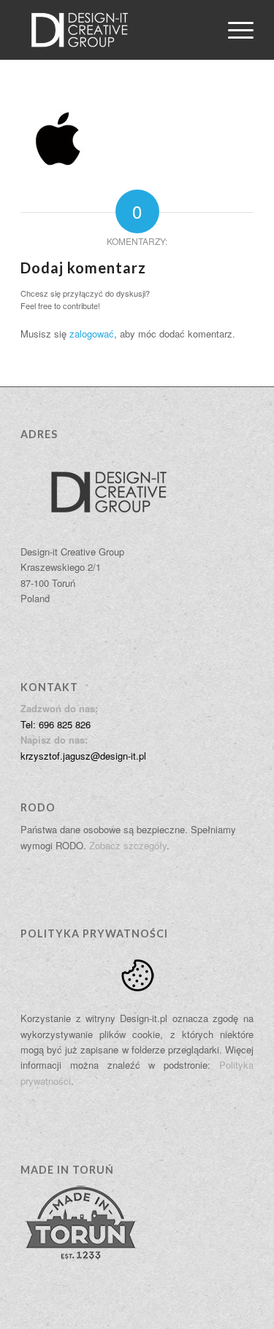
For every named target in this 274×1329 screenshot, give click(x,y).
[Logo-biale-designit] (113, 30)
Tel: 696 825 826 (55, 724)
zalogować (91, 333)
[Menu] (233, 30)
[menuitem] (233, 30)
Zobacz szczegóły (128, 845)
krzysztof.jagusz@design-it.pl (83, 756)
